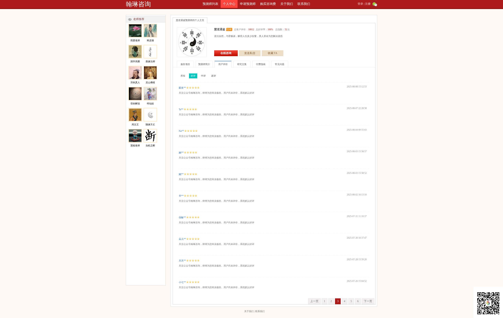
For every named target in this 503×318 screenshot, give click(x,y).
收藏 (272, 53)
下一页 (368, 301)
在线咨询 (225, 53)
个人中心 (229, 3)
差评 (213, 75)
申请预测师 (248, 3)
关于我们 (286, 3)
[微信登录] (374, 4)
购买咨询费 (268, 3)
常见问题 (279, 64)
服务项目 (185, 64)
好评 (193, 75)
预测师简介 (204, 64)
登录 (360, 3)
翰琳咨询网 (138, 4)
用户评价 (223, 64)
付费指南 (260, 64)
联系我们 (303, 3)
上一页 (314, 301)
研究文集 (242, 64)
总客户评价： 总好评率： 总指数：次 (262, 29)
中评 (203, 75)
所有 (183, 75)
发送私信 (249, 53)
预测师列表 (210, 3)
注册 (368, 3)
